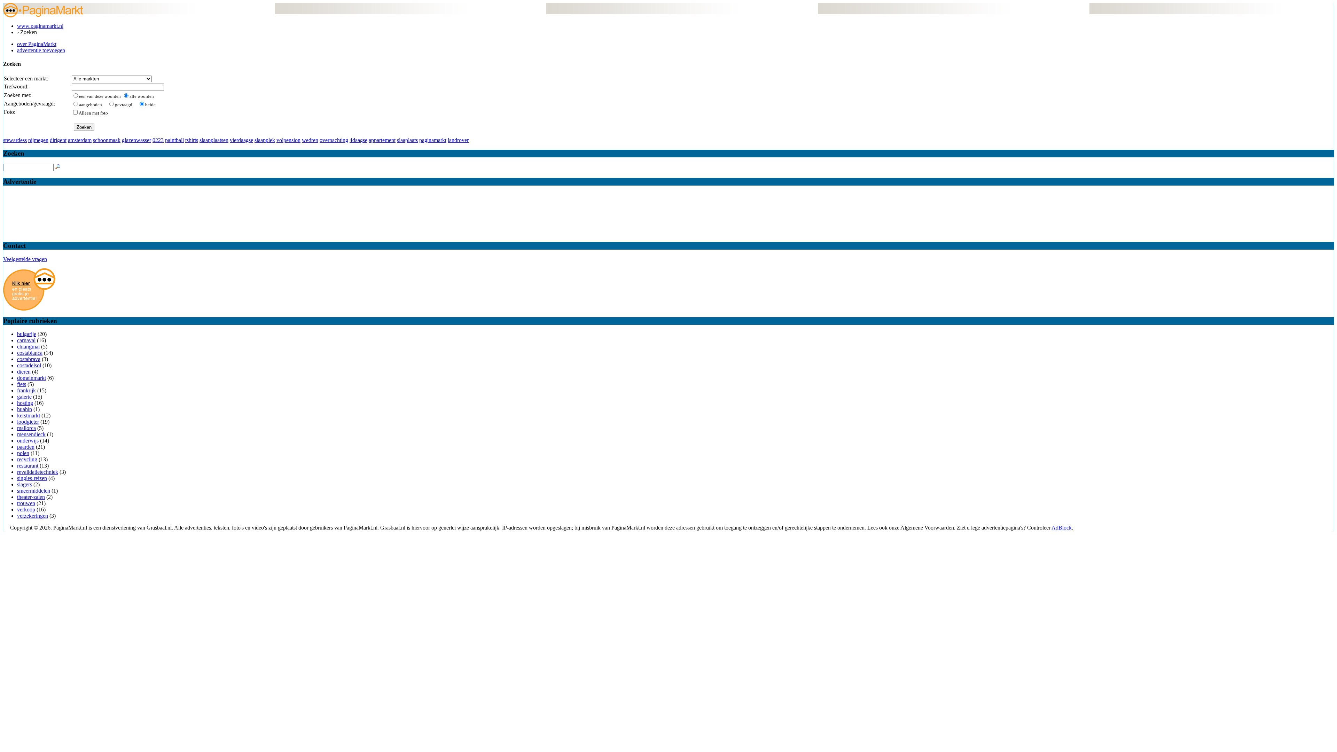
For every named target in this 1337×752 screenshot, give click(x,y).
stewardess (15, 140)
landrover (458, 140)
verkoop (26, 509)
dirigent (58, 140)
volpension (288, 140)
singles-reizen (32, 478)
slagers (24, 484)
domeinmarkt (31, 378)
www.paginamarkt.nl (40, 26)
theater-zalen (31, 497)
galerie (24, 397)
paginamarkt (432, 140)
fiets (21, 384)
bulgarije (26, 334)
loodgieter (28, 422)
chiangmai (28, 347)
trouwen (26, 503)
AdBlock (1061, 528)
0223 (158, 140)
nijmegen (38, 140)
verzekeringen (32, 516)
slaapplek (265, 140)
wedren (310, 140)
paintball (174, 140)
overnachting (334, 140)
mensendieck (31, 434)
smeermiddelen (33, 491)
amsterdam (80, 140)
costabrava (28, 359)
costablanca (29, 353)
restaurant (27, 466)
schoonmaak (106, 140)
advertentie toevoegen (41, 50)
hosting (25, 403)
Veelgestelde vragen (25, 259)
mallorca (26, 428)
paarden (25, 447)
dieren (24, 372)
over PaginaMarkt (36, 44)
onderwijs (28, 441)
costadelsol (29, 365)
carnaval (26, 340)
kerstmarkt (28, 415)
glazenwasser (136, 140)
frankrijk (26, 390)
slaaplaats (407, 140)
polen (23, 453)
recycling (27, 459)
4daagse (358, 140)
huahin (24, 409)
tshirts (191, 140)
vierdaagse (241, 140)
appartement (382, 140)
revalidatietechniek (37, 472)
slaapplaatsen (214, 140)
